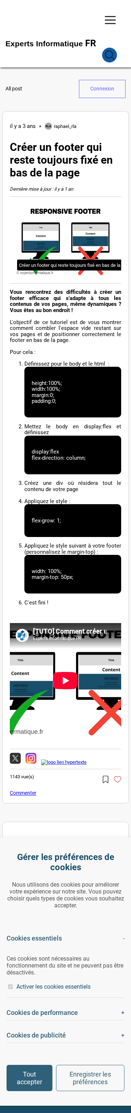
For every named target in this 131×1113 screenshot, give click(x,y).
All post (13, 89)
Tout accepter (29, 1078)
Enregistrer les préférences (90, 1078)
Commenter (23, 793)
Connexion (102, 89)
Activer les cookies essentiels (53, 986)
